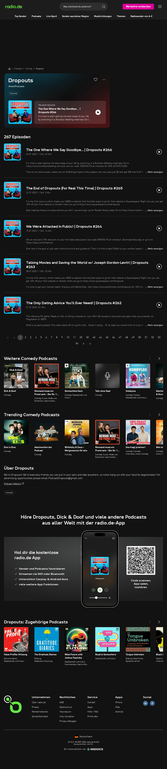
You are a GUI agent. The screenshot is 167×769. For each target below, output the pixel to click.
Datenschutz (66, 707)
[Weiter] (159, 357)
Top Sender (20, 16)
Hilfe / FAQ (92, 712)
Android (119, 712)
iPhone (118, 702)
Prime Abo (92, 716)
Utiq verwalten (67, 716)
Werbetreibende (40, 712)
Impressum (65, 712)
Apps (89, 707)
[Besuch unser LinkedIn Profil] (145, 703)
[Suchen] (104, 6)
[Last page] (90, 343)
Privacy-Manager (68, 721)
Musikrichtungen (103, 16)
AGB (62, 702)
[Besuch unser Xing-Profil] (152, 703)
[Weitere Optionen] (104, 80)
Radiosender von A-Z (141, 16)
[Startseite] (9, 68)
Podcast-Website (12, 484)
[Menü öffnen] (160, 6)
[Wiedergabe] (98, 112)
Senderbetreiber (40, 716)
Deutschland (85, 736)
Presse (35, 707)
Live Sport (51, 16)
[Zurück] (150, 357)
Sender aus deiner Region (75, 16)
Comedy (13, 93)
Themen (121, 16)
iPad (117, 707)
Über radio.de (39, 702)
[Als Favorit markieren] (95, 79)
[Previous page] (14, 337)
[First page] (7, 337)
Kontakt (91, 702)
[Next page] (83, 343)
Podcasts (36, 16)
